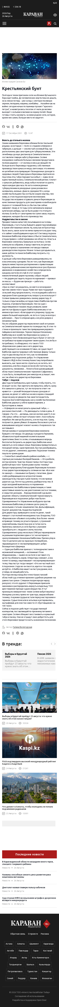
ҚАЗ (55, 3)
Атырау (13, 957)
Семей (10, 978)
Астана (9, 944)
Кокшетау (46, 971)
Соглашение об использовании (29, 996)
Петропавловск (15, 971)
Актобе (10, 951)
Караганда (48, 944)
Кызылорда (44, 964)
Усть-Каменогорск (40, 957)
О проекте (33, 934)
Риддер (21, 978)
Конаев (33, 978)
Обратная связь (17, 934)
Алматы (21, 944)
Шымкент (34, 944)
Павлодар (23, 951)
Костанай (47, 951)
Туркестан (32, 971)
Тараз (35, 951)
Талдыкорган (15, 964)
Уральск (30, 964)
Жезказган (47, 978)
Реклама (45, 934)
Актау (24, 957)
